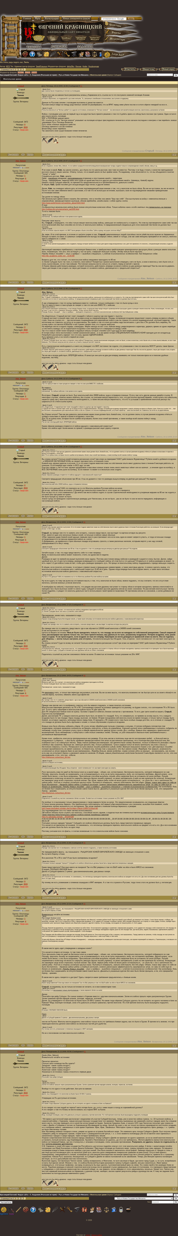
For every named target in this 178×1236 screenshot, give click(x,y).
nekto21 (21, 72)
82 (81, 161)
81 (81, 86)
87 (84, 605)
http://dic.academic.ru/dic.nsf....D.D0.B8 (58, 256)
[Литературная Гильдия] (53, 54)
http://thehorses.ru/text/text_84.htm (56, 757)
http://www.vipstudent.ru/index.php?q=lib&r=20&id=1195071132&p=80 (70, 808)
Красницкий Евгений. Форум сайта (14, 75)
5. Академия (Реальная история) (43, 75)
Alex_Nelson (21, 161)
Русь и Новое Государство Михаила (73, 75)
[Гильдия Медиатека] (101, 54)
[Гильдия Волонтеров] (32, 54)
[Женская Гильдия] (46, 54)
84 (81, 379)
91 (85, 1052)
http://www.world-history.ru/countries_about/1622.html (63, 203)
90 (84, 904)
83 (81, 289)
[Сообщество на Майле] (25, 54)
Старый (21, 86)
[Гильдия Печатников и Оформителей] (60, 54)
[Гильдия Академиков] (81, 54)
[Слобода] (67, 54)
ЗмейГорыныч (41, 66)
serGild (27, 72)
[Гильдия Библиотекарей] (88, 54)
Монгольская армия (98, 75)
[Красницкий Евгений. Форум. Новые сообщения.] (53, 156)
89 (84, 843)
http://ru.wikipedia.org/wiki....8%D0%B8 (58, 817)
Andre (84, 66)
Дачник (78, 66)
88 (84, 676)
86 (84, 522)
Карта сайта (97, 1235)
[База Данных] (39, 54)
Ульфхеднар (93, 66)
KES (8, 66)
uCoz (88, 1235)
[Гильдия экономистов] (95, 54)
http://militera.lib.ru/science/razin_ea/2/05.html (60, 209)
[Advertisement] (56, 8)
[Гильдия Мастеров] (74, 54)
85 (81, 447)
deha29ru (70, 66)
